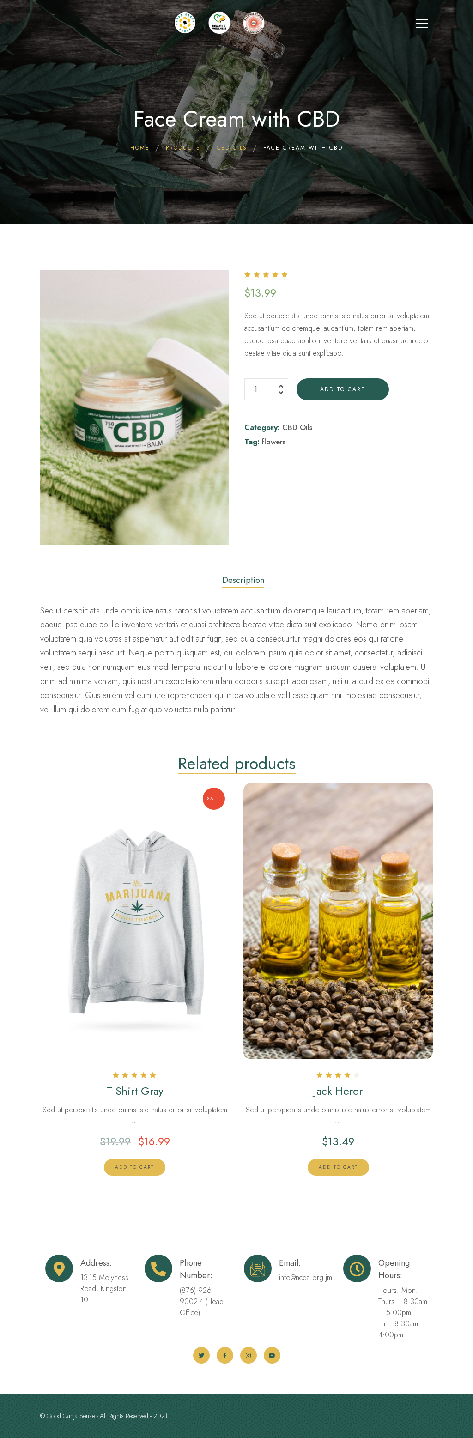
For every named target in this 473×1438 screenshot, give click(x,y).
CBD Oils (297, 427)
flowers (273, 442)
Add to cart (342, 389)
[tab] (243, 578)
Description (243, 580)
